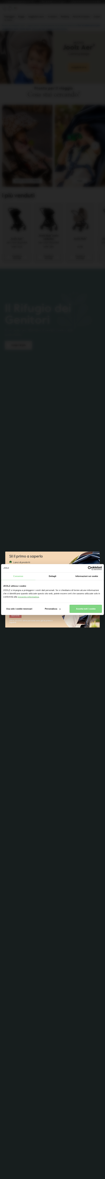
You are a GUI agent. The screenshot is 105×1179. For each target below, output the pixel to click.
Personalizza (51, 609)
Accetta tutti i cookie (86, 609)
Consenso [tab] (18, 576)
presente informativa (28, 597)
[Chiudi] (97, 555)
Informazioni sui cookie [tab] (86, 576)
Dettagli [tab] (52, 576)
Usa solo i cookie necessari (19, 609)
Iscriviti (15, 615)
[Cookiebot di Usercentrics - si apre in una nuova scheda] (90, 568)
